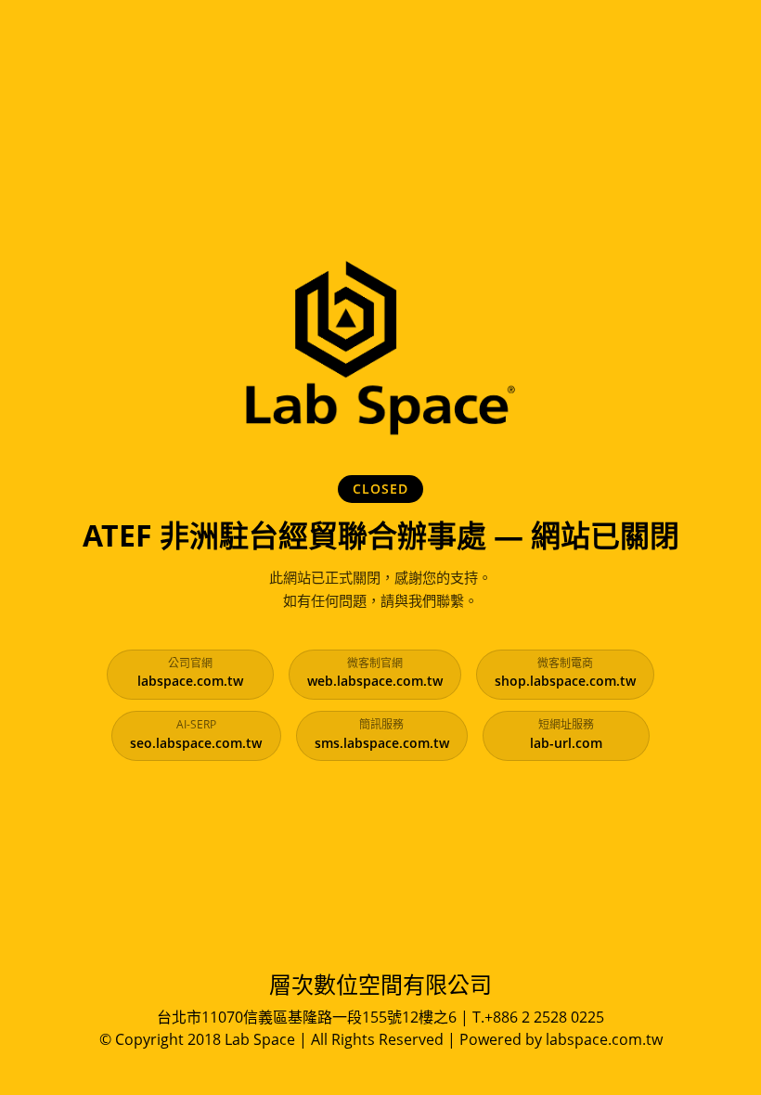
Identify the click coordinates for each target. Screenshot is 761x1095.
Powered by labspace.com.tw (561, 1039)
